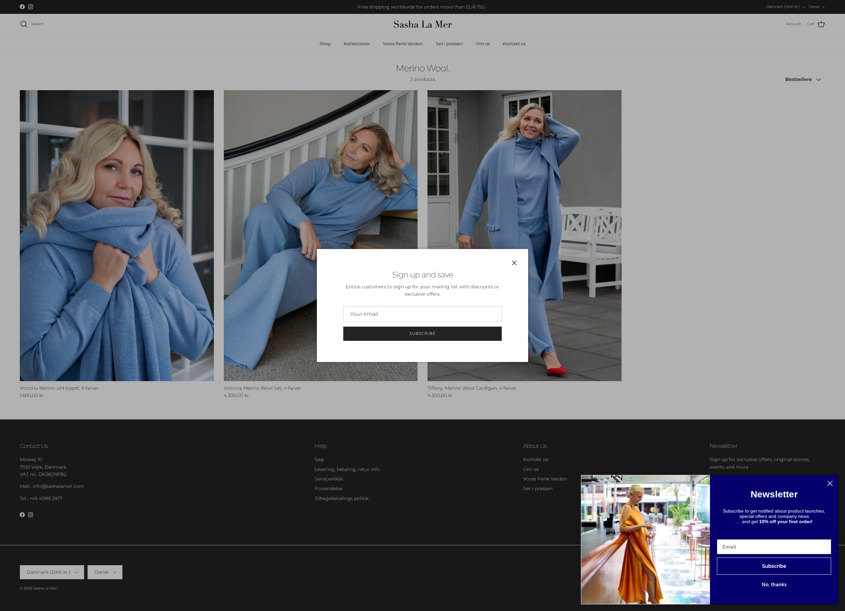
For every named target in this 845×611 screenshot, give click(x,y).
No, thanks (774, 584)
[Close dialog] (830, 483)
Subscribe (422, 333)
